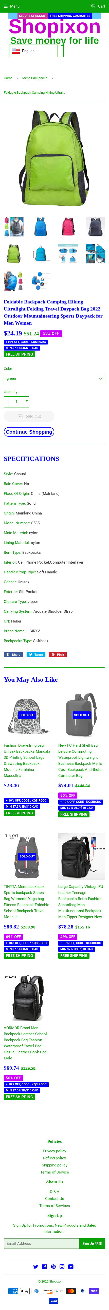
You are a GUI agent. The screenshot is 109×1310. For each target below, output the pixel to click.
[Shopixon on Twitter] (35, 1267)
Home (8, 78)
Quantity (10, 392)
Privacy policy (54, 1151)
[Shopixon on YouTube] (71, 1267)
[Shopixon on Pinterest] (53, 1267)
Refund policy (54, 1158)
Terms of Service (54, 1172)
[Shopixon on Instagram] (62, 1267)
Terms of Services (54, 1205)
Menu (15, 6)
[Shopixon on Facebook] (44, 1267)
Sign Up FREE (92, 1244)
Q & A (54, 1191)
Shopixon (55, 1281)
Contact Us (54, 1198)
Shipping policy (54, 1165)
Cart (101, 6)
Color (8, 369)
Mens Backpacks (34, 78)
